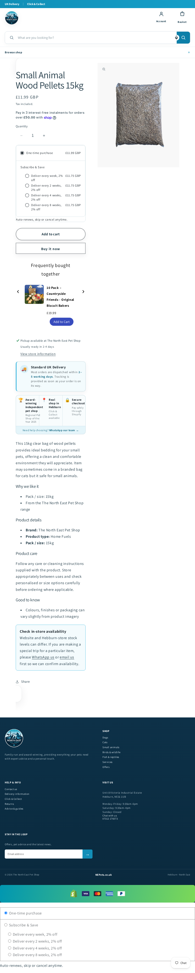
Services (107, 762)
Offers (106, 767)
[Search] (183, 38)
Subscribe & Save (23, 925)
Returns (9, 803)
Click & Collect (13, 798)
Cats (104, 742)
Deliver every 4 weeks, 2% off (37, 948)
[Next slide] (83, 292)
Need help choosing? (51, 430)
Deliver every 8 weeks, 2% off (37, 954)
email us (67, 657)
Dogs (105, 737)
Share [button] (25, 681)
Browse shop (97, 52)
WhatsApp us (43, 657)
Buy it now (50, 249)
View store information (38, 354)
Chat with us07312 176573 (110, 817)
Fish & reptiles (110, 757)
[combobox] (95, 38)
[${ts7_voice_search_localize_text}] (176, 38)
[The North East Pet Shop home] (76, 18)
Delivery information (17, 793)
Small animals (110, 747)
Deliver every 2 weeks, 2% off (37, 941)
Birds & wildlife (111, 752)
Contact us (11, 789)
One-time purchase (25, 913)
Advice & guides (14, 808)
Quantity (22, 126)
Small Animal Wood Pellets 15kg (49, 80)
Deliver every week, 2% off (34, 934)
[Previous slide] (18, 292)
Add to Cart (62, 322)
